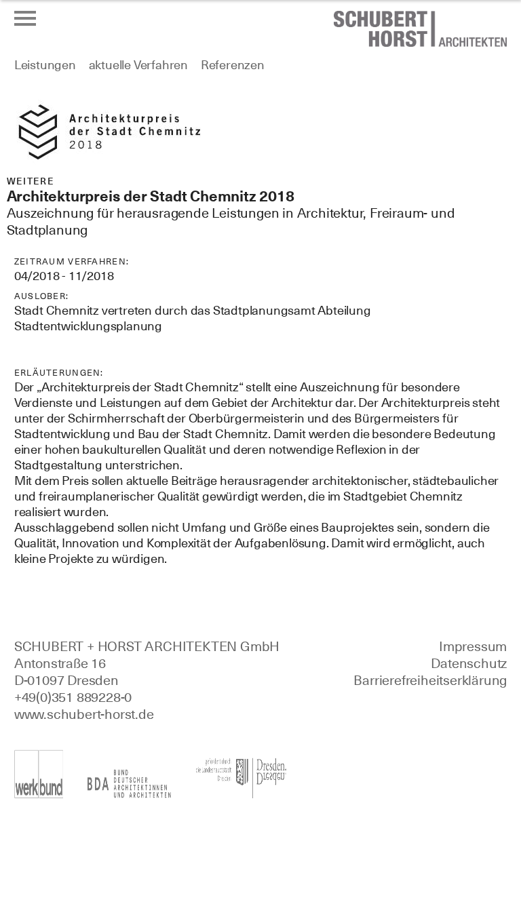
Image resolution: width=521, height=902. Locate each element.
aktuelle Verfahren (138, 65)
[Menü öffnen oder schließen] (25, 18)
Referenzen (233, 65)
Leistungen (45, 65)
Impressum (473, 646)
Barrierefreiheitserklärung (430, 680)
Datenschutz (469, 663)
